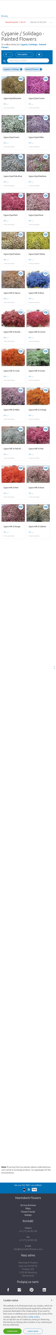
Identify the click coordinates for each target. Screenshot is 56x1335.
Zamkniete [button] (12, 1331)
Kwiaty (5, 16)
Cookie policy (33, 1317)
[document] (28, 1312)
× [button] (51, 1300)
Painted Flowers (32, 69)
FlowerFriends (28, 1211)
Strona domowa (28, 1205)
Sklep (28, 1208)
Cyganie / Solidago (11, 69)
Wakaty (28, 1215)
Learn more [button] (33, 1331)
